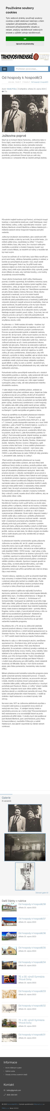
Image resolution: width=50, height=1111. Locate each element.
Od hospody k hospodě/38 (32, 904)
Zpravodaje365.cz (13, 1104)
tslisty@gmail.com (14, 1090)
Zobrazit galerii (41, 893)
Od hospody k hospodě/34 (32, 962)
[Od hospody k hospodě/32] (9, 1008)
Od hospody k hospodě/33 (32, 991)
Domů (17, 82)
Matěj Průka (12, 89)
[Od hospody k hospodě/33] (9, 994)
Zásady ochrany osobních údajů (16, 1074)
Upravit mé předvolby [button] (25, 44)
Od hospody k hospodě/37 (32, 918)
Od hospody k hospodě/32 (32, 1005)
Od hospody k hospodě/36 (32, 933)
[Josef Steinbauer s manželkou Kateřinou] (25, 113)
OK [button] (25, 39)
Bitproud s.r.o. (38, 1104)
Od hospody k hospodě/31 (31, 1034)
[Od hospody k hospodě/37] (9, 921)
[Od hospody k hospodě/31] (9, 1037)
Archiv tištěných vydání (13, 1068)
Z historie (25, 82)
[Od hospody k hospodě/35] (9, 950)
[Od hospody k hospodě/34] (9, 965)
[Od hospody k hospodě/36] (9, 936)
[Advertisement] (25, 188)
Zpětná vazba (10, 1071)
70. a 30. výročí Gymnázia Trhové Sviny (31, 978)
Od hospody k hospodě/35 (32, 947)
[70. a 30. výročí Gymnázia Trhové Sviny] (9, 979)
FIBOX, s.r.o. (5, 1108)
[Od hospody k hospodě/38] (9, 907)
